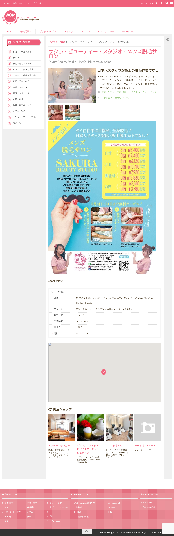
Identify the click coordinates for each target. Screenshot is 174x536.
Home (9, 31)
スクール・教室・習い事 (24, 75)
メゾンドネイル (114, 445)
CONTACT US (146, 3)
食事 (29, 516)
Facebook (112, 507)
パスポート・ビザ (13, 512)
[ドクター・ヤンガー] (61, 427)
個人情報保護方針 (82, 516)
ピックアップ (46, 31)
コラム (84, 31)
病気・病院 (55, 521)
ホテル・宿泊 (19, 111)
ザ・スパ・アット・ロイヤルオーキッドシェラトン (88, 449)
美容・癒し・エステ (126, 92)
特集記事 (24, 31)
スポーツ (17, 123)
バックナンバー (106, 31)
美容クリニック (109, 92)
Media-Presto (148, 502)
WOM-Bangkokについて (84, 503)
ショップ (68, 31)
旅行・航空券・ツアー (23, 105)
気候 (7, 507)
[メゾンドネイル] (119, 427)
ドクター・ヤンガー (59, 445)
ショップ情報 (57, 42)
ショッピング (56, 503)
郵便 (52, 516)
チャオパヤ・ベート (145, 445)
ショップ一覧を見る (22, 51)
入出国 (8, 516)
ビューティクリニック (146, 92)
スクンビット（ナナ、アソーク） (117, 98)
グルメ (16, 57)
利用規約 (78, 512)
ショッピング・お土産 (23, 69)
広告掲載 (78, 507)
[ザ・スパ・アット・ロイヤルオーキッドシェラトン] (90, 427)
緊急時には (10, 521)
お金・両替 (32, 503)
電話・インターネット (57, 509)
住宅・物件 (18, 99)
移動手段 (31, 507)
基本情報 (9, 503)
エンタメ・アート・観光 (24, 117)
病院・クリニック (21, 93)
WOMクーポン (130, 31)
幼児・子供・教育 (21, 81)
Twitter (110, 512)
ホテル (30, 512)
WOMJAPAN (149, 507)
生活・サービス (20, 87)
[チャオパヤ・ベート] (147, 427)
